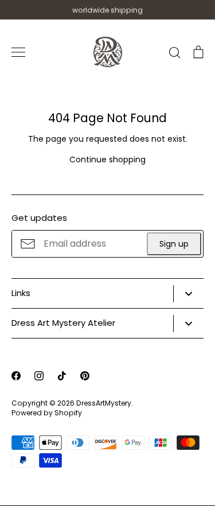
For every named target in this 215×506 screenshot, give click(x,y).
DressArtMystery (103, 403)
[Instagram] (39, 375)
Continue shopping (107, 159)
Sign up (174, 244)
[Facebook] (16, 375)
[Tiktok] (61, 375)
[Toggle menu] (18, 52)
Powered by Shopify (46, 413)
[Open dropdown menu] (188, 293)
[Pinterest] (84, 375)
